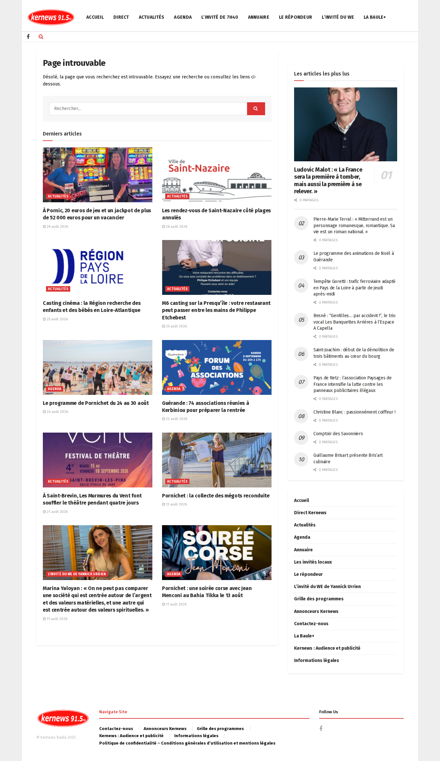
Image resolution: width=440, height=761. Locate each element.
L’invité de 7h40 (219, 17)
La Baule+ (375, 17)
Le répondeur (295, 17)
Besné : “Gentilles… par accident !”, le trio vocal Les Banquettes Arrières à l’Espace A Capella (354, 322)
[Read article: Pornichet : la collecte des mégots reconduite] (217, 460)
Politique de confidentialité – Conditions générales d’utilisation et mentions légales (187, 743)
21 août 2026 (57, 512)
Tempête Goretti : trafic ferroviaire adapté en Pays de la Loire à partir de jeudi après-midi (354, 288)
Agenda (183, 17)
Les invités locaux (313, 562)
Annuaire (258, 17)
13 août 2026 (176, 504)
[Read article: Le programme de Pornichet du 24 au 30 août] (97, 367)
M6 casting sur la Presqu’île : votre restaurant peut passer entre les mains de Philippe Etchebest (216, 310)
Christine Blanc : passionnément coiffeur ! (354, 412)
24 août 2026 (57, 412)
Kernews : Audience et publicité (327, 648)
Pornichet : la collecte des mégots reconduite (216, 496)
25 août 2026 (57, 319)
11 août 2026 (56, 619)
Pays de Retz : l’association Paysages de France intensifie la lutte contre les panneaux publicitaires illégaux (352, 384)
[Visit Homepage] (51, 17)
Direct (121, 17)
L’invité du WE (338, 17)
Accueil (95, 17)
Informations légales (316, 660)
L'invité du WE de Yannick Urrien (77, 574)
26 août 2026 (57, 227)
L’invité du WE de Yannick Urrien (327, 586)
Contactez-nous (311, 623)
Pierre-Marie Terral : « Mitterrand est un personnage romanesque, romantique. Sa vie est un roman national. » (354, 225)
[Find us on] (28, 37)
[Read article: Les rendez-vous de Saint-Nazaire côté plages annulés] (217, 174)
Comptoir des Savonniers (338, 433)
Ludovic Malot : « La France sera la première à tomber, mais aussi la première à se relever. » (328, 180)
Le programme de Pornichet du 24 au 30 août (96, 403)
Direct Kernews (310, 513)
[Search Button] (41, 37)
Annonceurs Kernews (316, 611)
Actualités (152, 17)
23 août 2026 (176, 419)
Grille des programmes (319, 599)
